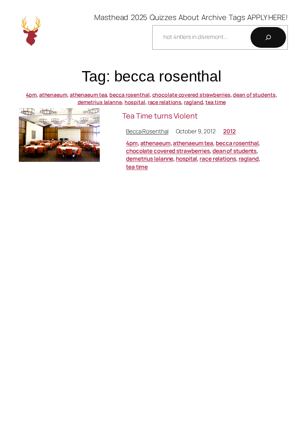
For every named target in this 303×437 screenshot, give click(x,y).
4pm (31, 94)
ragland (193, 102)
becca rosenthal (129, 94)
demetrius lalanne (100, 102)
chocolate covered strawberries (191, 94)
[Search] (268, 37)
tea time (215, 102)
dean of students (254, 94)
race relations (165, 102)
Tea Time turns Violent (160, 116)
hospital (135, 102)
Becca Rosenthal (147, 131)
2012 (229, 131)
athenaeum (53, 94)
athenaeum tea (88, 94)
